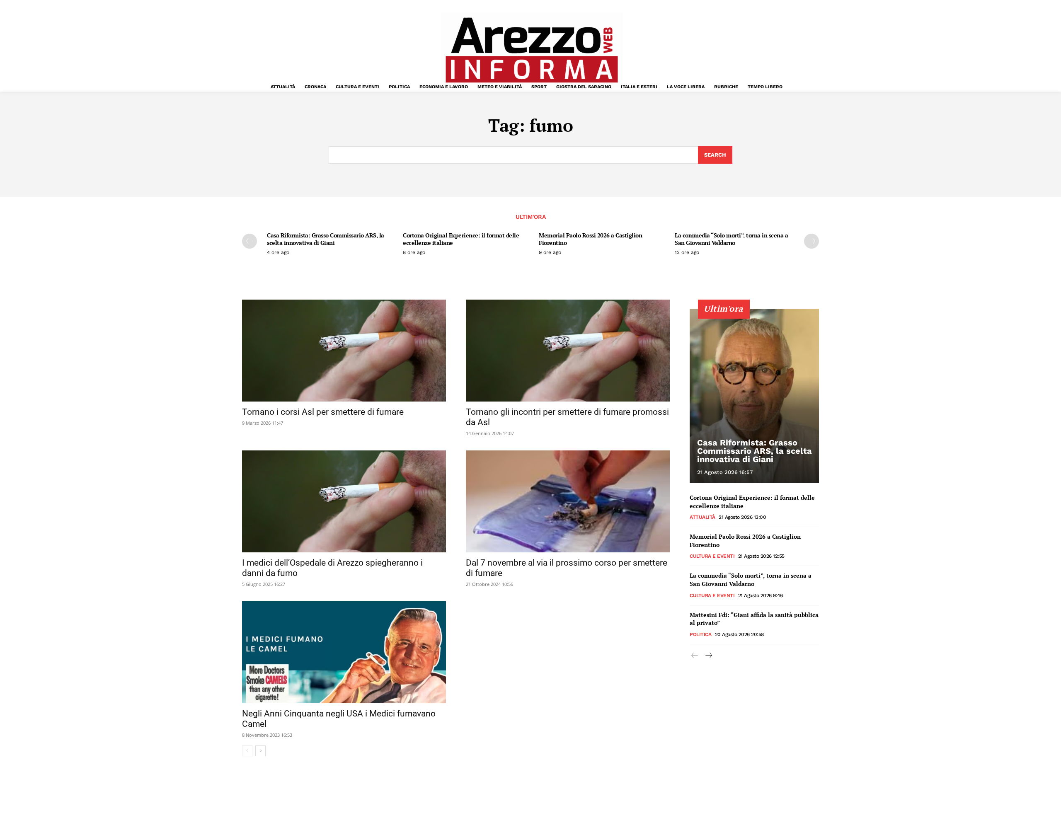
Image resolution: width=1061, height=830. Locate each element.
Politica (700, 634)
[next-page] (811, 241)
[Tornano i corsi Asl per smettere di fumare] (344, 351)
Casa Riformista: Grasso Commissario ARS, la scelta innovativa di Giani (325, 239)
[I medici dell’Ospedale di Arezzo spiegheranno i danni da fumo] (344, 501)
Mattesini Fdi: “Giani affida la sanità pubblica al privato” (754, 619)
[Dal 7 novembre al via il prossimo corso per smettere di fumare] (568, 501)
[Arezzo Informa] (531, 50)
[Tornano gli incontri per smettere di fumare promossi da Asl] (568, 351)
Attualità (702, 517)
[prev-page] (249, 241)
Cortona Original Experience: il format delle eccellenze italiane (461, 239)
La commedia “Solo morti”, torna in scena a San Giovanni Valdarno (731, 239)
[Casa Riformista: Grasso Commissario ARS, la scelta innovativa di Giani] (754, 396)
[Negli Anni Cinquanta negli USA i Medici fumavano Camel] (344, 652)
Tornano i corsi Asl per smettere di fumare (323, 412)
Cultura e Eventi (712, 556)
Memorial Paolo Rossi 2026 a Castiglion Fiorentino (590, 239)
